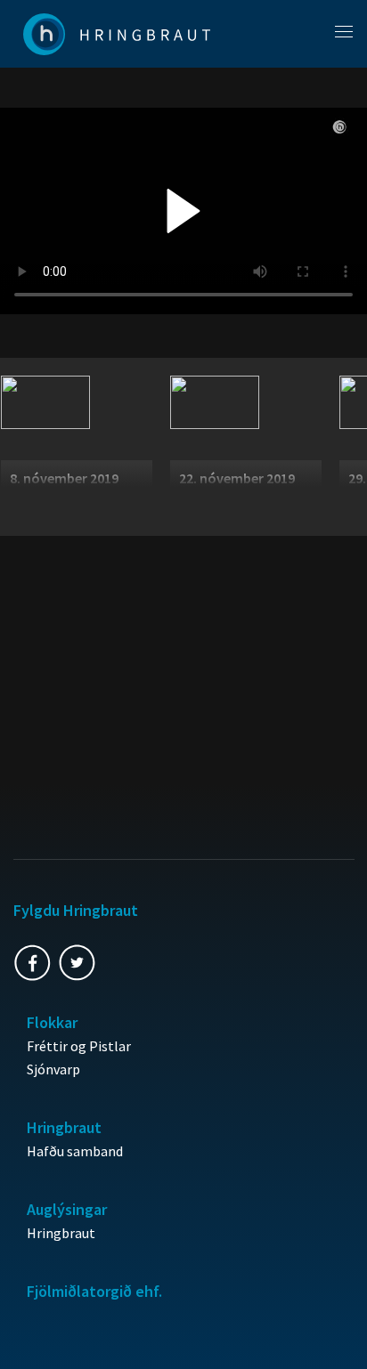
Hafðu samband (75, 1151)
